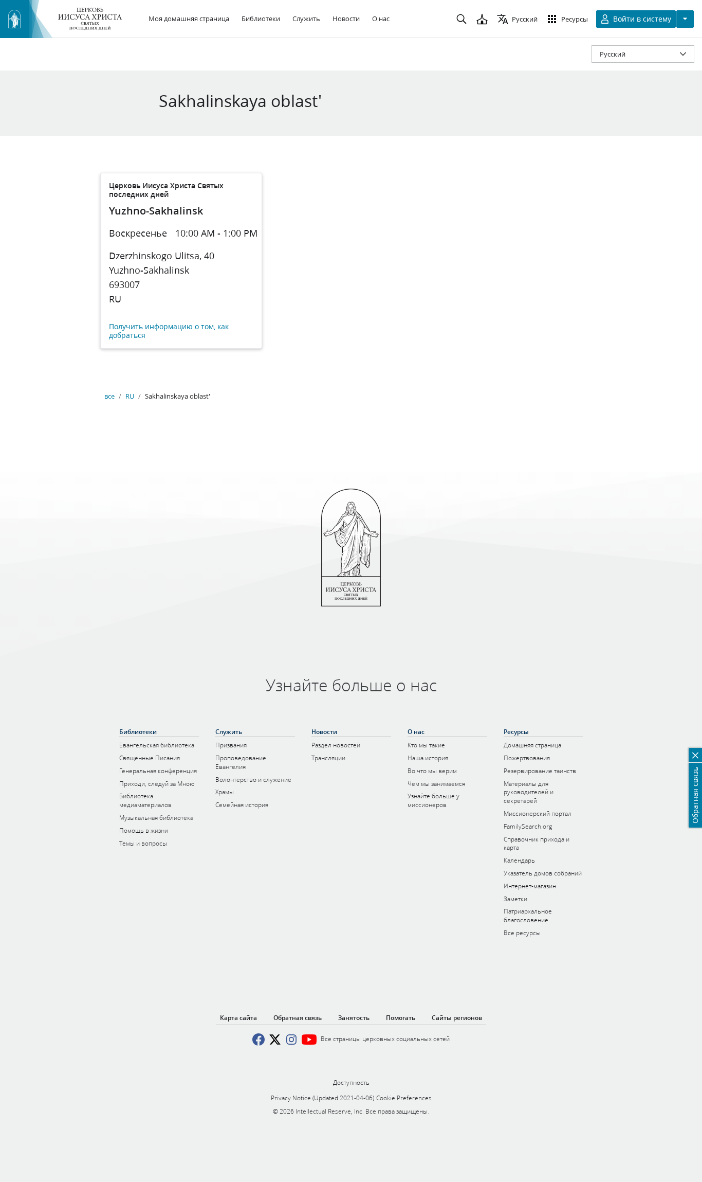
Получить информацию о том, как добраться (169, 331)
